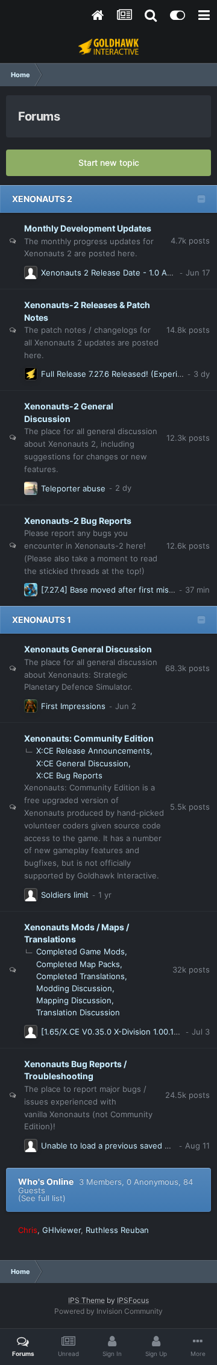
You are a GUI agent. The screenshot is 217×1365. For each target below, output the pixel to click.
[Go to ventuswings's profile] (30, 488)
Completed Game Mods (80, 951)
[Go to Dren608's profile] (30, 272)
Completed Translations (80, 976)
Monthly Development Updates (87, 228)
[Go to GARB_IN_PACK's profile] (30, 894)
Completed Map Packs (78, 964)
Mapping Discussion (74, 1000)
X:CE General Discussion (82, 763)
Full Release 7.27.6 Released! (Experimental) (123, 374)
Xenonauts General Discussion (88, 649)
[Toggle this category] (201, 200)
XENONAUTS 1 (41, 619)
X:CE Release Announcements (93, 750)
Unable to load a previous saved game (113, 1145)
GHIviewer (61, 1230)
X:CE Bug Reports (69, 775)
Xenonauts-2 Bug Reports (77, 520)
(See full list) (42, 1198)
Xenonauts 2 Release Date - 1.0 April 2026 (120, 272)
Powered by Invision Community (108, 1311)
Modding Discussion (74, 988)
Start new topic (108, 162)
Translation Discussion (78, 1012)
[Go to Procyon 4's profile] (30, 1145)
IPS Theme (86, 1300)
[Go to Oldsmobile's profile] (30, 706)
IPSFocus (133, 1300)
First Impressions (73, 706)
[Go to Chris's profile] (30, 373)
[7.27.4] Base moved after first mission (112, 589)
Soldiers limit (65, 895)
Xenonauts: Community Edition (89, 738)
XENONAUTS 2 (42, 199)
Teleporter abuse (73, 488)
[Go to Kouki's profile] (30, 589)
